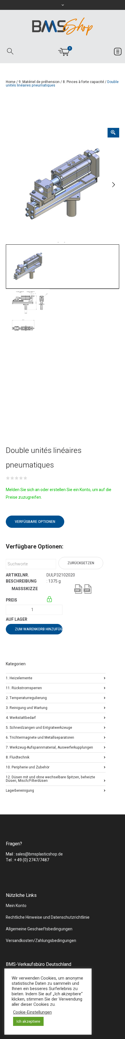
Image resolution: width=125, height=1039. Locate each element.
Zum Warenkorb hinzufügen (39, 629)
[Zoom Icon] (113, 132)
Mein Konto (16, 906)
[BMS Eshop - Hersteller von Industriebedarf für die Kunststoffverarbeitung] (62, 26)
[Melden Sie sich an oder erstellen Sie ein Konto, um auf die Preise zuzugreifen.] (50, 600)
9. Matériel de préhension (39, 81)
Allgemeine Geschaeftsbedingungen (39, 929)
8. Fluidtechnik (17, 757)
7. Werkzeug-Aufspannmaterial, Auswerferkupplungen (49, 747)
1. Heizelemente (19, 677)
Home (10, 81)
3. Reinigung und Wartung (26, 707)
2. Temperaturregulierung (26, 697)
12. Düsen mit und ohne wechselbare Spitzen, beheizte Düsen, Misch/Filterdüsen (50, 778)
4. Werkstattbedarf (21, 717)
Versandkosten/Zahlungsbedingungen (41, 941)
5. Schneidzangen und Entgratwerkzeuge (39, 727)
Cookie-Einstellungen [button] (32, 1012)
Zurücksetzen (80, 563)
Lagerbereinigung (20, 790)
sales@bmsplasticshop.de (39, 854)
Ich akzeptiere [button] (28, 1021)
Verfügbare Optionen (35, 521)
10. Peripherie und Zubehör (27, 767)
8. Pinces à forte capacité (83, 81)
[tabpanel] (62, 184)
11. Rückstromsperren (24, 687)
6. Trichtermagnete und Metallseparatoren (40, 737)
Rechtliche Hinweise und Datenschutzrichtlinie (48, 917)
